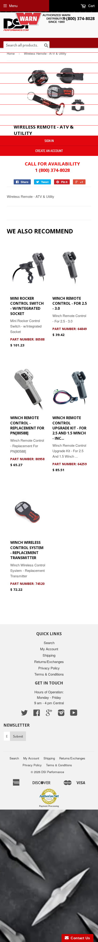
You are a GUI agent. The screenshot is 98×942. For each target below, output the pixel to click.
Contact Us (49, 130)
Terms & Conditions (49, 674)
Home (49, 57)
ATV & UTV (48, 99)
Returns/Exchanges (49, 661)
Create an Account (49, 151)
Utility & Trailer (48, 120)
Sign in (49, 141)
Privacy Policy (49, 668)
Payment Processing (49, 806)
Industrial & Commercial (48, 109)
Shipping (49, 655)
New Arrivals (49, 68)
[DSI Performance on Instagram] (61, 714)
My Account (49, 648)
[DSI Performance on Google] (49, 714)
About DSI (47, 78)
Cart (91, 5)
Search (49, 642)
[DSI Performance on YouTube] (73, 714)
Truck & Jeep (47, 88)
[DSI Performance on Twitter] (24, 714)
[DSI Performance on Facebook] (36, 714)
